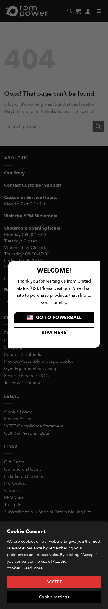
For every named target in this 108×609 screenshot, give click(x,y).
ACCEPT (54, 582)
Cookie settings (54, 597)
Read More (33, 568)
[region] (54, 565)
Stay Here (54, 332)
